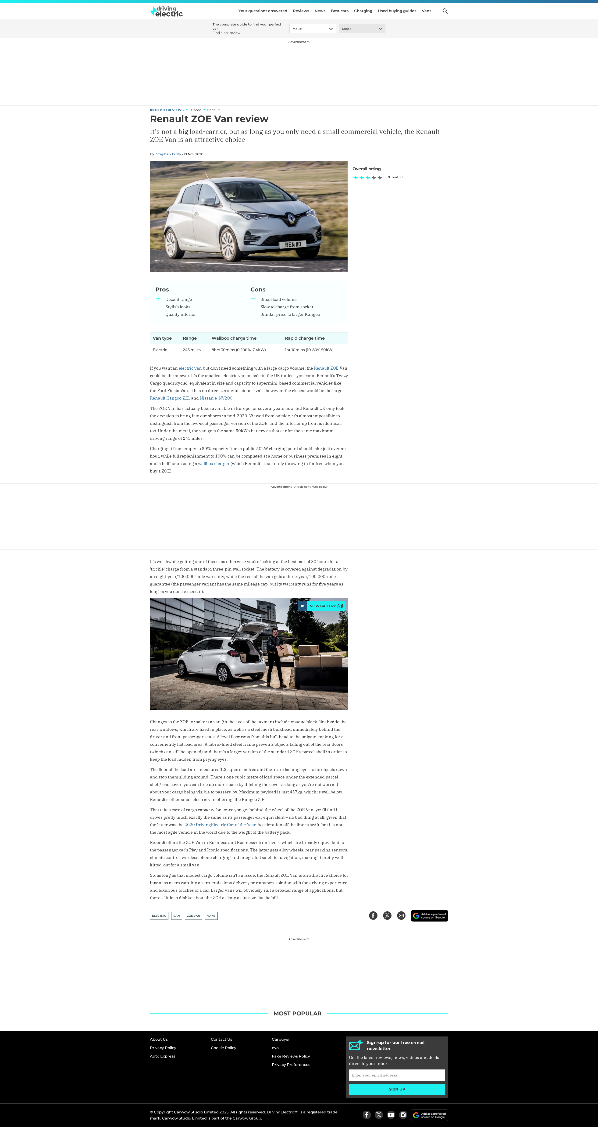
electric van (190, 368)
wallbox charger (214, 463)
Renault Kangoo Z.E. (170, 398)
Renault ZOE (326, 368)
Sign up (397, 1089)
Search (445, 11)
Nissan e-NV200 (216, 398)
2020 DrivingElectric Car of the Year (220, 824)
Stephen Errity (168, 154)
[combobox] (291, 29)
